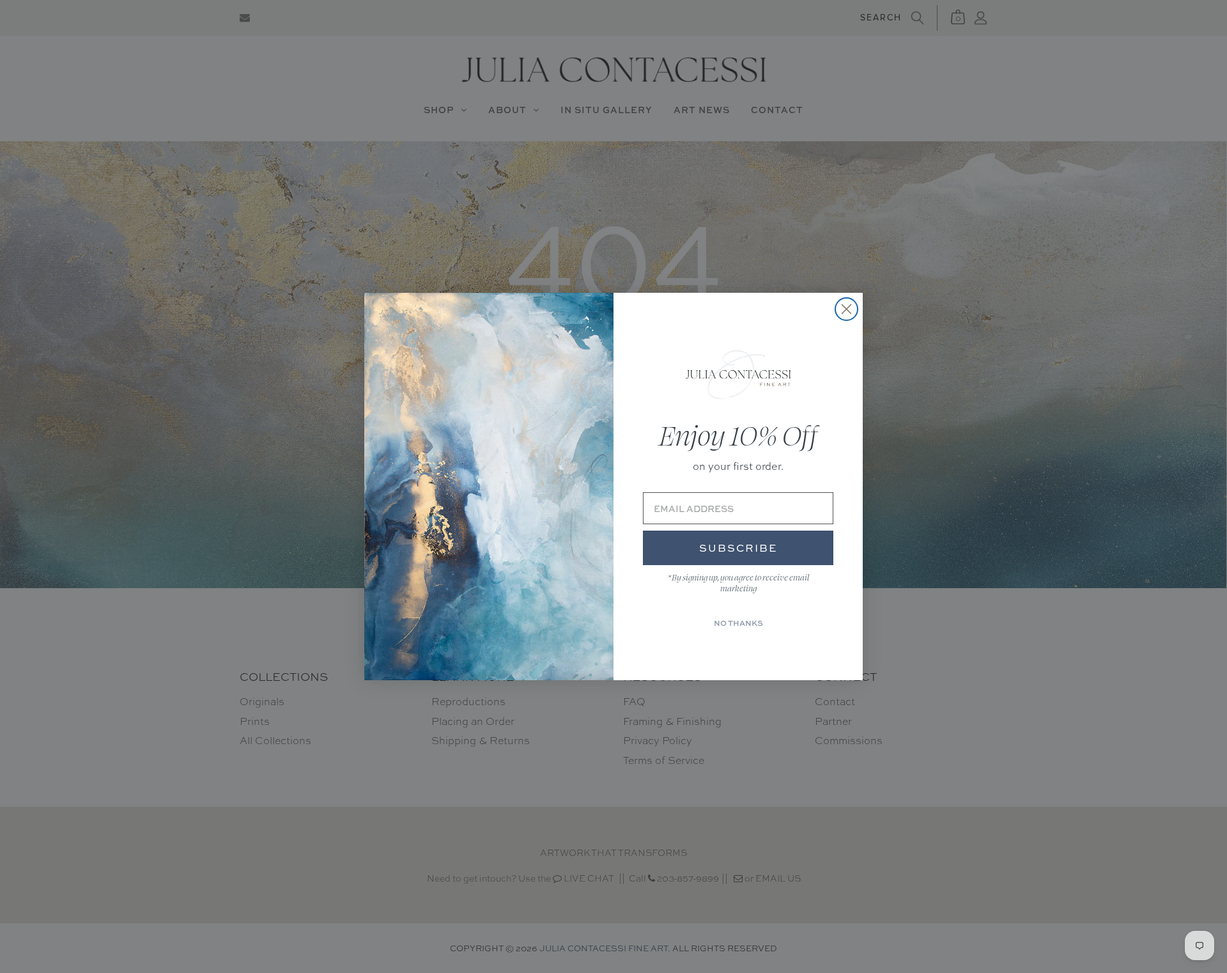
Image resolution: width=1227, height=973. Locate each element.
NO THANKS (738, 623)
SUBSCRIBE (738, 548)
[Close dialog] (846, 309)
